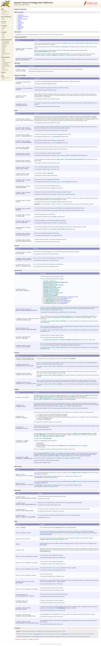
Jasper (19, 20)
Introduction (20, 14)
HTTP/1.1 (4, 27)
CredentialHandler (5, 42)
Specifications (21, 22)
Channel (3, 61)
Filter (3, 73)
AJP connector (71, 296)
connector (85, 445)
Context (3, 33)
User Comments (5, 14)
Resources (4, 52)
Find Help (37, 634)
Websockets (20, 28)
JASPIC (3, 79)
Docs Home (4, 10)
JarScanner (4, 45)
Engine (3, 35)
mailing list (64, 634)
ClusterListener (5, 70)
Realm (3, 51)
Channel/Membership (6, 62)
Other (19, 29)
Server (3, 18)
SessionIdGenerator (6, 53)
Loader (3, 48)
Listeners (4, 47)
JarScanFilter (4, 46)
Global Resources (5, 43)
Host (3, 36)
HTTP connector (62, 296)
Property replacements (23, 16)
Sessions (20, 24)
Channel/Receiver (5, 65)
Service (3, 19)
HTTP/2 (3, 28)
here (38, 636)
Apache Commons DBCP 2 (46, 534)
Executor (3, 23)
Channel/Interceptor (6, 66)
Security (19, 21)
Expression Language (22, 18)
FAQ (3, 13)
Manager (3, 50)
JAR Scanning (21, 26)
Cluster (3, 37)
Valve (3, 55)
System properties (5, 77)
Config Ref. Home (5, 12)
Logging (19, 25)
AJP (2, 29)
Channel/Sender (5, 63)
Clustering (20, 17)
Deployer (4, 68)
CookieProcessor (5, 41)
